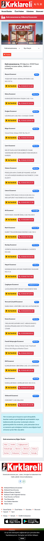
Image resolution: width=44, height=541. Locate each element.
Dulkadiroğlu (8, 449)
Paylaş (8, 54)
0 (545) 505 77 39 (27, 202)
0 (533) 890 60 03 (27, 333)
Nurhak (6, 453)
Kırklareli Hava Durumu (11, 490)
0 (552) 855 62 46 (27, 311)
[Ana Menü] (41, 4)
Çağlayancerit (23, 444)
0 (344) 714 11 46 (27, 276)
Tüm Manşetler (9, 499)
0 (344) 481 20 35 (27, 370)
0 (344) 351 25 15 (27, 294)
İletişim (13, 516)
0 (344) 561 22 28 (27, 405)
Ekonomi (39, 11)
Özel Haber (19, 11)
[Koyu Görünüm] (35, 4)
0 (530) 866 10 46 (27, 219)
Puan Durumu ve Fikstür (12, 497)
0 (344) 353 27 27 (27, 182)
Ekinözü (18, 449)
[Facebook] (20, 481)
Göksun (34, 449)
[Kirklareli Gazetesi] (17, 4)
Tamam (22, 538)
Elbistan (26, 449)
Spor (13, 512)
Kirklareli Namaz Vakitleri (12, 492)
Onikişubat (15, 453)
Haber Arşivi (8, 504)
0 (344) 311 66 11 (26, 237)
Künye (5, 516)
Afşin (5, 444)
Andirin (13, 444)
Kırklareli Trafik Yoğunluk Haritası (14, 494)
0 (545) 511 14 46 (27, 86)
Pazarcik (25, 453)
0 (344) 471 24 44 (27, 387)
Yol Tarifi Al (12, 86)
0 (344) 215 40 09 (27, 138)
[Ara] (38, 4)
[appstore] (13, 522)
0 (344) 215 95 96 (27, 160)
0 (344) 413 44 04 (27, 257)
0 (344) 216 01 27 (27, 353)
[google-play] (31, 522)
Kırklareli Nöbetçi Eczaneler (13, 488)
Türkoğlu (34, 453)
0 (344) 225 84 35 (27, 120)
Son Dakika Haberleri (11, 501)
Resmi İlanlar (7, 11)
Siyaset (5, 512)
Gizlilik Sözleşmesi (25, 516)
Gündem (30, 11)
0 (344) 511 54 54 (27, 103)
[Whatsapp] (24, 481)
